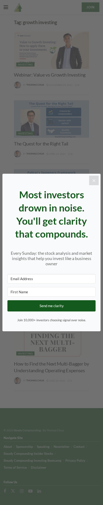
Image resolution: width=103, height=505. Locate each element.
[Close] (94, 180)
